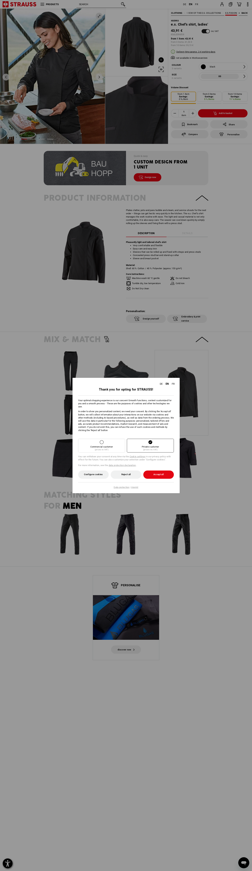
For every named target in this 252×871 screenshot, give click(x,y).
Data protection (121, 487)
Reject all (126, 474)
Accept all (158, 474)
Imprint (134, 487)
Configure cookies (93, 474)
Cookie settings (138, 456)
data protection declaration (122, 465)
